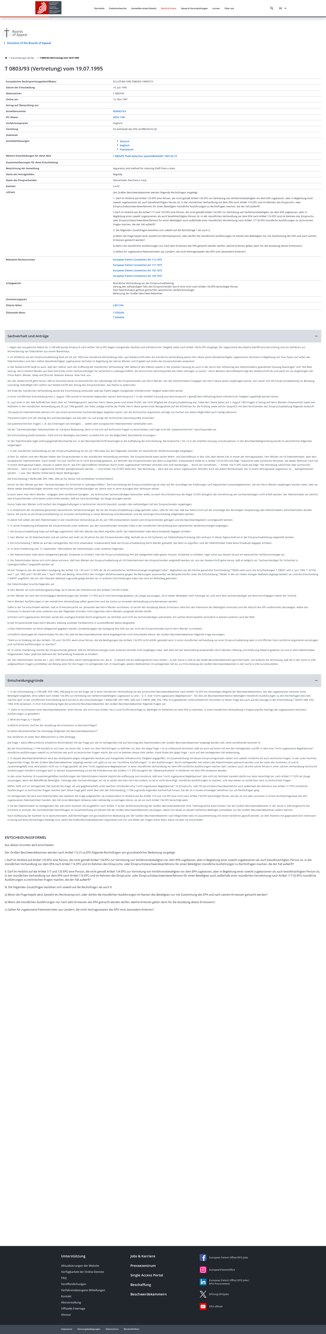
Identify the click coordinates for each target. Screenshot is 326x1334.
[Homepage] (6, 58)
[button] (163, 336)
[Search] (272, 8)
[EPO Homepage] (48, 8)
